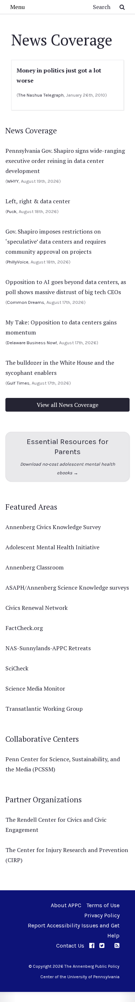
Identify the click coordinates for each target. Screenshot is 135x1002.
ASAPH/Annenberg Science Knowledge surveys (67, 587)
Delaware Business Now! (32, 342)
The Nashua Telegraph (41, 95)
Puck (12, 211)
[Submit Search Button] (122, 7)
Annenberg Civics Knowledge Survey (53, 527)
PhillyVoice (17, 262)
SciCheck (16, 668)
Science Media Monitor (35, 688)
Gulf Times (18, 383)
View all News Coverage (67, 405)
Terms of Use (103, 905)
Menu (17, 7)
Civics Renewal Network (36, 608)
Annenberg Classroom (34, 567)
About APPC (66, 905)
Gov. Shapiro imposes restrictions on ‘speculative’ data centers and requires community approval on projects (55, 241)
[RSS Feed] (117, 945)
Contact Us (70, 945)
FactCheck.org (24, 628)
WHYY (13, 181)
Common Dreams (25, 302)
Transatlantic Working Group (44, 709)
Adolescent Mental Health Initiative (52, 547)
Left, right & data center (37, 201)
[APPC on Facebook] (91, 945)
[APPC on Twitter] (101, 945)
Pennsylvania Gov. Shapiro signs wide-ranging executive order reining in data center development (65, 161)
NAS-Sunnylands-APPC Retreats (48, 648)
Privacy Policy (102, 915)
